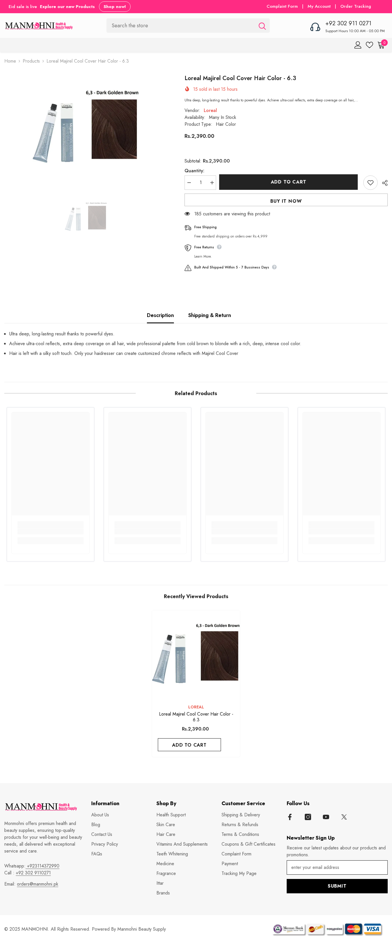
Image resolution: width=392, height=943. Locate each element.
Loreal (210, 110)
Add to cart (290, 182)
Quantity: (194, 170)
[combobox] (180, 25)
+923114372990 (42, 866)
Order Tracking (355, 6)
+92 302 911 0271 (348, 23)
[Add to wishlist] (370, 182)
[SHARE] (383, 183)
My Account (320, 6)
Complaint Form (282, 6)
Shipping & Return (209, 315)
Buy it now (286, 201)
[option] (85, 127)
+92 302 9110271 (33, 872)
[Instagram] (308, 817)
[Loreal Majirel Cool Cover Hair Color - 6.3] (196, 654)
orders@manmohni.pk (37, 884)
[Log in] (358, 45)
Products (31, 61)
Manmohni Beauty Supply (141, 929)
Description (160, 315)
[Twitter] (344, 817)
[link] (51, 531)
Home (10, 61)
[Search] (188, 25)
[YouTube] (326, 817)
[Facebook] (290, 817)
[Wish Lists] (369, 45)
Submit (337, 886)
